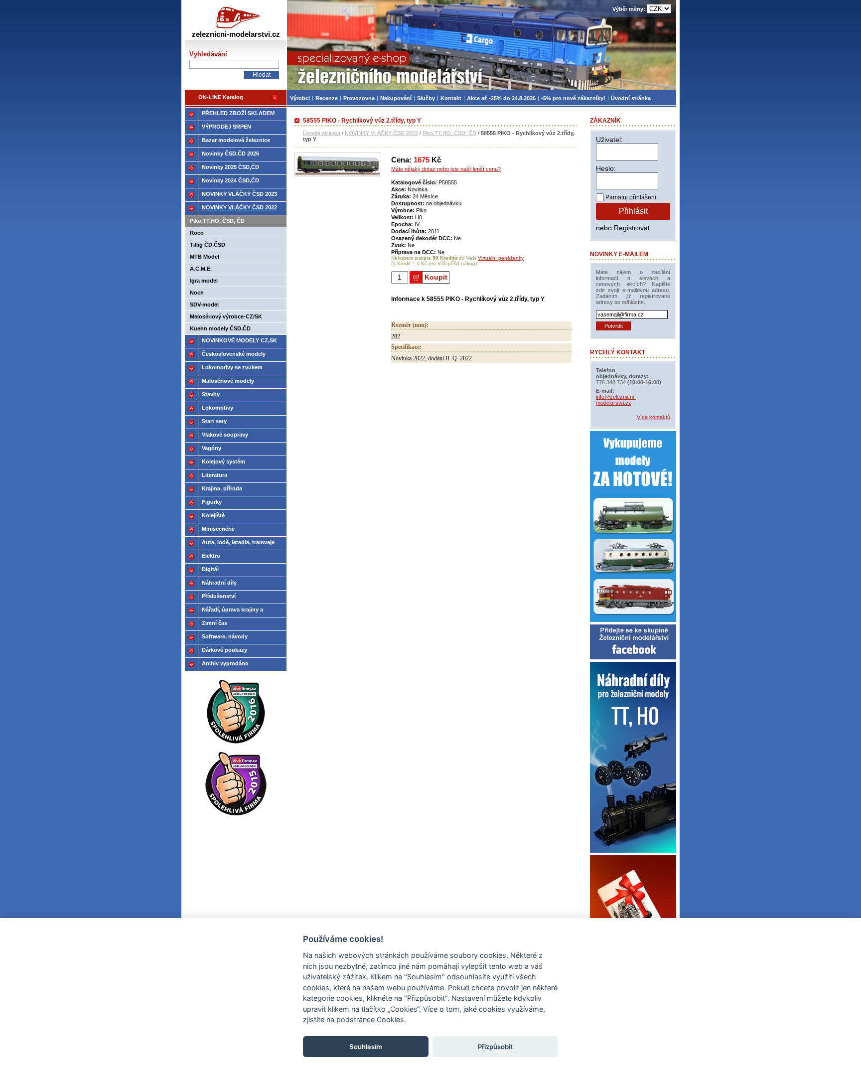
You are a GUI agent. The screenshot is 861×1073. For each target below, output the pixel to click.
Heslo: (606, 168)
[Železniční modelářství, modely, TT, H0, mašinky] (481, 45)
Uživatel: (609, 140)
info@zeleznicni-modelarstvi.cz (616, 400)
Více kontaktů (653, 417)
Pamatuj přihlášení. (631, 197)
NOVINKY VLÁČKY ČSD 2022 (381, 133)
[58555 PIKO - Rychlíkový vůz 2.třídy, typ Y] (337, 174)
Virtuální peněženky (501, 258)
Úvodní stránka (321, 133)
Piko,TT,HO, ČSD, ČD (449, 133)
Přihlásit (633, 211)
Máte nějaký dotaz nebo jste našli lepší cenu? (446, 169)
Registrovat (632, 228)
